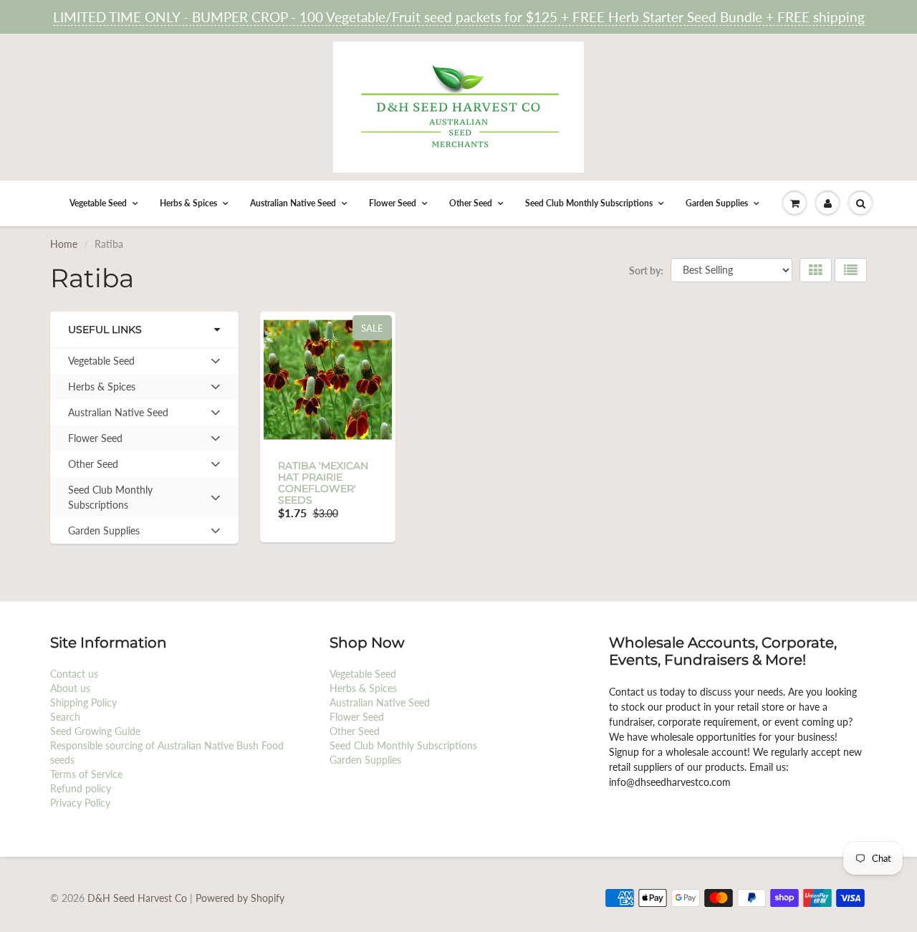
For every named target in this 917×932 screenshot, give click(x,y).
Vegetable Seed (98, 203)
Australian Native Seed (293, 203)
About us (70, 688)
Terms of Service (86, 774)
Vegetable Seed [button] (101, 364)
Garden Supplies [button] (103, 533)
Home (63, 244)
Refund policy (80, 788)
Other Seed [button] (92, 467)
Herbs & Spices (188, 203)
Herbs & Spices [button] (101, 389)
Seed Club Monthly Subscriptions (589, 203)
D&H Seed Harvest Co (138, 898)
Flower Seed (392, 203)
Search (65, 717)
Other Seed (470, 203)
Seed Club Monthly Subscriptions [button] (110, 500)
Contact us (74, 674)
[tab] (144, 361)
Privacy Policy (80, 803)
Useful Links (105, 329)
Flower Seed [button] (95, 441)
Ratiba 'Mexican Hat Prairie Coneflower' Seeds (323, 482)
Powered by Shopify (240, 898)
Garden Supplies (717, 203)
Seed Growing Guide (95, 731)
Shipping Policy (83, 702)
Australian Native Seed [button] (117, 415)
